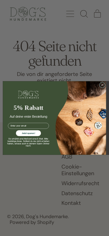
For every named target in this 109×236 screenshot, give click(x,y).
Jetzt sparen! (28, 133)
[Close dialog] (102, 84)
